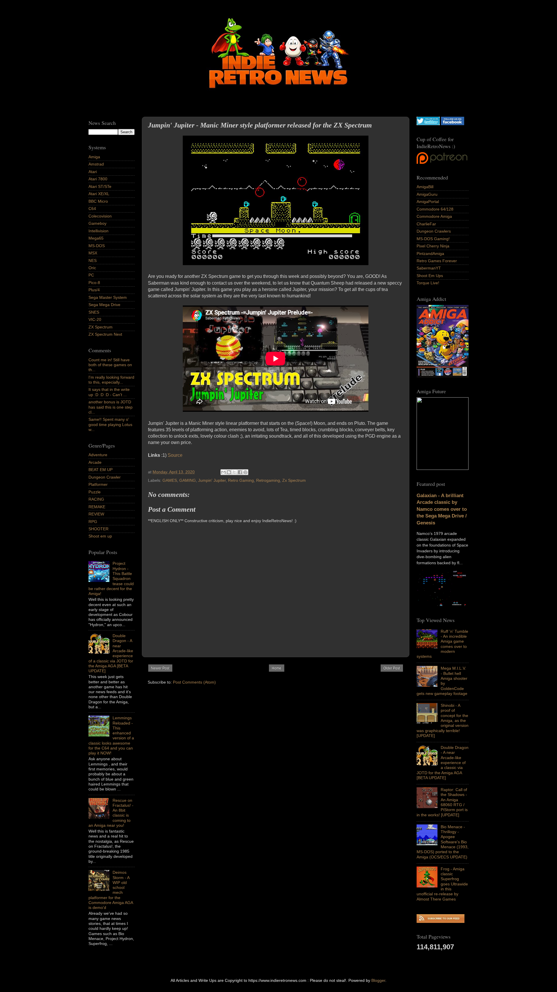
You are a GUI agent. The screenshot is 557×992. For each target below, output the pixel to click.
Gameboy (97, 223)
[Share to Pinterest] (245, 472)
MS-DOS (96, 245)
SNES (93, 312)
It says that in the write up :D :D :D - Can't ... (109, 392)
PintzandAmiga (430, 253)
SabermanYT (429, 268)
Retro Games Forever (437, 260)
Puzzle (94, 492)
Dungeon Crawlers (434, 231)
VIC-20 (94, 319)
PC (91, 275)
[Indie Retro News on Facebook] (452, 123)
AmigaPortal (428, 201)
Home (276, 668)
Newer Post (160, 668)
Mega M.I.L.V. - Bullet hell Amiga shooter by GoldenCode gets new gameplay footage (442, 681)
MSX (92, 253)
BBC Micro (98, 201)
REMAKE (96, 506)
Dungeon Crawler (104, 477)
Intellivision (98, 231)
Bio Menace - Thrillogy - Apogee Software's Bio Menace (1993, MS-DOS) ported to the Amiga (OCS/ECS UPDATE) (443, 841)
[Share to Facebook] (240, 472)
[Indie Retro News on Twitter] (428, 123)
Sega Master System (107, 297)
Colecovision (100, 216)
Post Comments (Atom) (194, 682)
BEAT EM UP (100, 469)
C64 (92, 208)
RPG (92, 521)
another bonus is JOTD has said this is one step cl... (110, 407)
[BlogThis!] (229, 472)
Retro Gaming (241, 480)
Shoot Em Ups (430, 275)
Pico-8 (94, 282)
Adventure (97, 454)
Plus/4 (94, 289)
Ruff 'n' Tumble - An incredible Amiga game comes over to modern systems (442, 644)
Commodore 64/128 (435, 209)
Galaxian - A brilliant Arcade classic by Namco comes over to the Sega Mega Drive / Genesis (442, 509)
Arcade (95, 462)
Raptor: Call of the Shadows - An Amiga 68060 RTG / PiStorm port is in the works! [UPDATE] (442, 802)
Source (175, 455)
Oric (92, 267)
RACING (96, 499)
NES (92, 260)
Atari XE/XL (98, 193)
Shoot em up (100, 536)
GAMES (169, 480)
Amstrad (96, 164)
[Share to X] (234, 472)
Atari (92, 171)
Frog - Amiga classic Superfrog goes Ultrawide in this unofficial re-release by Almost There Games (442, 884)
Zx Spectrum (294, 480)
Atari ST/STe (99, 186)
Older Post (392, 668)
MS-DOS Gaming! (433, 238)
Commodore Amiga (434, 216)
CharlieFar (426, 224)
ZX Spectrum (100, 327)
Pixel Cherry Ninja (433, 246)
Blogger (378, 980)
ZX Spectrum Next (105, 334)
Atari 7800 (97, 179)
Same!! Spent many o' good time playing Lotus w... (110, 424)
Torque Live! (428, 283)
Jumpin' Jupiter (212, 480)
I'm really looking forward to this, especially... (111, 379)
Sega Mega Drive (104, 304)
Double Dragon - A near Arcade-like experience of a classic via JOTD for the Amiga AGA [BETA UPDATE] (443, 762)
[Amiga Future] (443, 376)
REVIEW (96, 514)
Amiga (94, 156)
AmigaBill (425, 186)
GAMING (187, 480)
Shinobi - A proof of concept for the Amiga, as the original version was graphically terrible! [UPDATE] (443, 720)
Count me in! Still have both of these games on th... (110, 364)
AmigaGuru (427, 194)
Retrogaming (268, 480)
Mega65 (96, 238)
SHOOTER (98, 528)
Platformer (98, 484)
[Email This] (223, 472)
